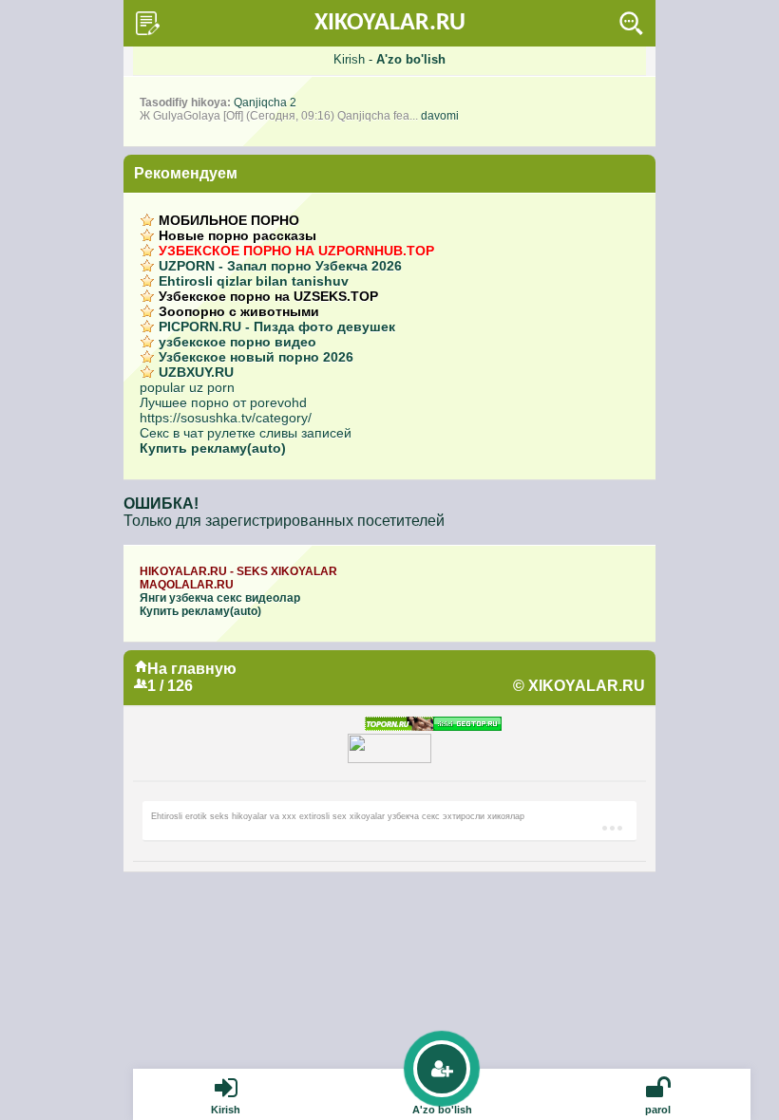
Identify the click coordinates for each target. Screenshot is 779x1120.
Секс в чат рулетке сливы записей (246, 432)
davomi (440, 115)
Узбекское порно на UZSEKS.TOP (268, 296)
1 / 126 (170, 686)
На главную (192, 669)
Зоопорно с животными (239, 311)
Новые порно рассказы (237, 235)
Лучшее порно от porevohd (223, 402)
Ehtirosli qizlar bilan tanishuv (254, 281)
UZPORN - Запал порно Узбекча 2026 (280, 265)
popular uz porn (187, 387)
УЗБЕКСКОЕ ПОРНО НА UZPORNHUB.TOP (296, 250)
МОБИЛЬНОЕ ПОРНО (229, 220)
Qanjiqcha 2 (265, 102)
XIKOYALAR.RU (390, 23)
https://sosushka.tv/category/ (226, 417)
